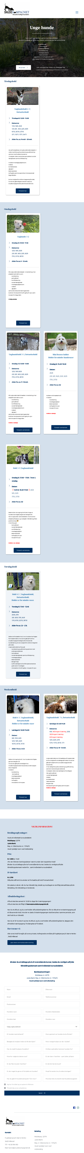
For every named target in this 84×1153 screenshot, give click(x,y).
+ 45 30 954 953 (13, 1144)
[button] (77, 12)
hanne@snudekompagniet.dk (19, 1148)
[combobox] (42, 1026)
